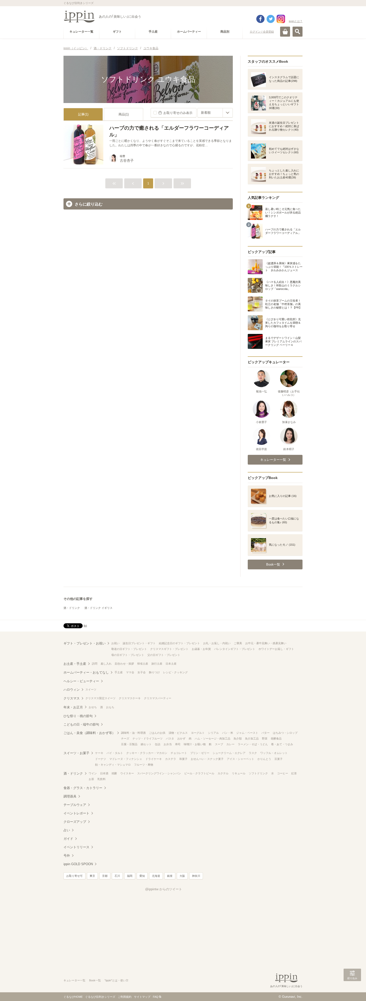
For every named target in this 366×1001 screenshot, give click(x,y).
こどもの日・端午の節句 (81, 724)
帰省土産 (142, 663)
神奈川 (196, 875)
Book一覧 (95, 980)
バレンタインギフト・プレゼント (234, 648)
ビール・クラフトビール (199, 773)
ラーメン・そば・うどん (253, 744)
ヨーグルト (198, 732)
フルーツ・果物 (143, 764)
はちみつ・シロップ (285, 732)
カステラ (170, 758)
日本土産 (171, 663)
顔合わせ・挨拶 (124, 663)
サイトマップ (142, 996)
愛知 (142, 875)
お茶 (91, 779)
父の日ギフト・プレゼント (163, 654)
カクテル (223, 773)
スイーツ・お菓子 (76, 753)
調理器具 (69, 796)
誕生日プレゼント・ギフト (139, 643)
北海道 (156, 875)
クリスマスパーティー (157, 698)
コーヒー (282, 773)
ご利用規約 (124, 996)
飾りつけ (154, 672)
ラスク (253, 752)
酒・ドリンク (71, 607)
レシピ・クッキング (175, 672)
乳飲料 (101, 779)
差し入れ (106, 663)
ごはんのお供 (157, 732)
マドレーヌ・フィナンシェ (125, 758)
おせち (93, 707)
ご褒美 (238, 643)
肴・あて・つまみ (282, 744)
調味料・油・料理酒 (133, 732)
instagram (281, 19)
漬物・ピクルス (178, 732)
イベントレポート (76, 813)
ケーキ (99, 752)
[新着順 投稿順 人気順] (215, 112)
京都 (105, 875)
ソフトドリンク (258, 773)
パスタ (170, 738)
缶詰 (157, 744)
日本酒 (104, 773)
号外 (66, 855)
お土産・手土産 (74, 664)
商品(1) (124, 114)
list (85, 625)
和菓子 (183, 758)
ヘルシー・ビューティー (81, 681)
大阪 (182, 875)
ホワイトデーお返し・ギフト (276, 648)
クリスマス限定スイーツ (100, 698)
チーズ (125, 738)
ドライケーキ (153, 758)
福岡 (129, 875)
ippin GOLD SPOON (78, 864)
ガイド (68, 839)
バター (265, 732)
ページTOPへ (352, 990)
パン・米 (227, 732)
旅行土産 (156, 663)
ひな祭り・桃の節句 (78, 716)
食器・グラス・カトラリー (82, 788)
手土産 (119, 672)
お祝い (115, 643)
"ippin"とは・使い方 (116, 980)
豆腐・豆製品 (129, 744)
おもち (110, 707)
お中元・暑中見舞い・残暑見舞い (265, 643)
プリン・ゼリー (199, 752)
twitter (270, 19)
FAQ (155, 996)
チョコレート (179, 752)
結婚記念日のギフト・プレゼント (179, 643)
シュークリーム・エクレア (229, 752)
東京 (92, 875)
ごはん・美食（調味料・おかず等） (89, 733)
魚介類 (238, 738)
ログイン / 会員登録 (262, 31)
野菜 (264, 738)
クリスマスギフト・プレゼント (169, 648)
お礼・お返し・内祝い (217, 643)
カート (285, 32)
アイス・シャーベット (240, 758)
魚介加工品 (252, 738)
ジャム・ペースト (247, 732)
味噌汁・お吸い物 (195, 744)
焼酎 (114, 773)
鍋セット (146, 744)
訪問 (94, 663)
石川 (117, 875)
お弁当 (168, 744)
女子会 (141, 672)
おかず (181, 738)
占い (66, 830)
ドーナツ (100, 758)
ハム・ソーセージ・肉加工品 (212, 738)
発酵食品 (276, 738)
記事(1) (83, 114)
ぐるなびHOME (73, 996)
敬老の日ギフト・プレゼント (129, 648)
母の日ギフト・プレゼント (127, 654)
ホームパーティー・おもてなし (86, 672)
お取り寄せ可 (74, 875)
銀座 (170, 875)
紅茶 (294, 773)
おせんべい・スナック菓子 (207, 758)
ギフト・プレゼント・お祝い (84, 643)
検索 (298, 32)
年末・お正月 (73, 707)
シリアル (213, 732)
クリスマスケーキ (130, 698)
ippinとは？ (296, 21)
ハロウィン (71, 689)
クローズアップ (74, 822)
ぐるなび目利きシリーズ (100, 996)
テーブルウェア (74, 805)
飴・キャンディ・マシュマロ (113, 764)
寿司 (178, 744)
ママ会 (130, 672)
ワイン (93, 773)
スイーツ (90, 689)
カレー (230, 744)
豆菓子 (278, 758)
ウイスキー (127, 773)
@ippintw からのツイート (163, 889)
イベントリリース (76, 847)
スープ (219, 744)
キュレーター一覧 (74, 980)
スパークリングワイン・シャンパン (159, 773)
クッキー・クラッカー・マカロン (146, 752)
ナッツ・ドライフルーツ (147, 738)
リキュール (238, 773)
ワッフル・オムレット (274, 752)
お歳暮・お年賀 (201, 648)
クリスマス (71, 698)
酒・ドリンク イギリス (98, 607)
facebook (260, 19)
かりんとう (264, 758)
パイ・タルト (115, 752)
